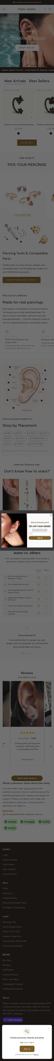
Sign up (39, 538)
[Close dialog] (51, 515)
